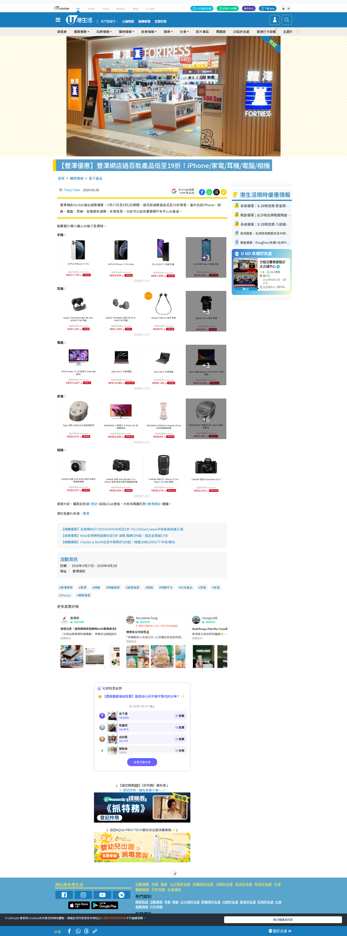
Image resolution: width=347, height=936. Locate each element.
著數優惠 (84, 595)
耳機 (203, 587)
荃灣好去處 (243, 884)
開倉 (164, 884)
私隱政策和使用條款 (113, 918)
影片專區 (202, 31)
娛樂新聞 (144, 21)
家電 (217, 587)
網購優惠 (114, 587)
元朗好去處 (224, 884)
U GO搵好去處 (203, 8)
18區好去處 (241, 31)
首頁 (61, 178)
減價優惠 (133, 587)
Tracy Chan (72, 189)
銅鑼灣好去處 (203, 884)
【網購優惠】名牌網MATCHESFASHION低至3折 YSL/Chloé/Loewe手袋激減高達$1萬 (122, 529)
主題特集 (289, 31)
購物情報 (77, 178)
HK (78, 8)
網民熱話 (141, 901)
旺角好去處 (263, 884)
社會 (277, 884)
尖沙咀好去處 (180, 884)
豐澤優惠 (67, 587)
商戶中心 (249, 8)
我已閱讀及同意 (283, 920)
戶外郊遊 (158, 889)
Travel (91, 8)
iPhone (66, 595)
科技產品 (186, 587)
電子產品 (95, 178)
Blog (135, 8)
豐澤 (86, 513)
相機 (150, 587)
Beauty (121, 8)
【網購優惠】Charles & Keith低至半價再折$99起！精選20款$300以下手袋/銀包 (118, 541)
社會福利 (174, 889)
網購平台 (167, 587)
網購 (97, 587)
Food (106, 8)
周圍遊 (221, 31)
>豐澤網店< (154, 503)
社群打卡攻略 (229, 8)
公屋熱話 (128, 21)
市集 (154, 884)
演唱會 (62, 31)
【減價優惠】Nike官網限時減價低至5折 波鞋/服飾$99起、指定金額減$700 (114, 535)
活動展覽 (142, 884)
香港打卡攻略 (266, 31)
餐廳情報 (142, 889)
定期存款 (161, 21)
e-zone (150, 8)
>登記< (94, 503)
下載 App (269, 8)
